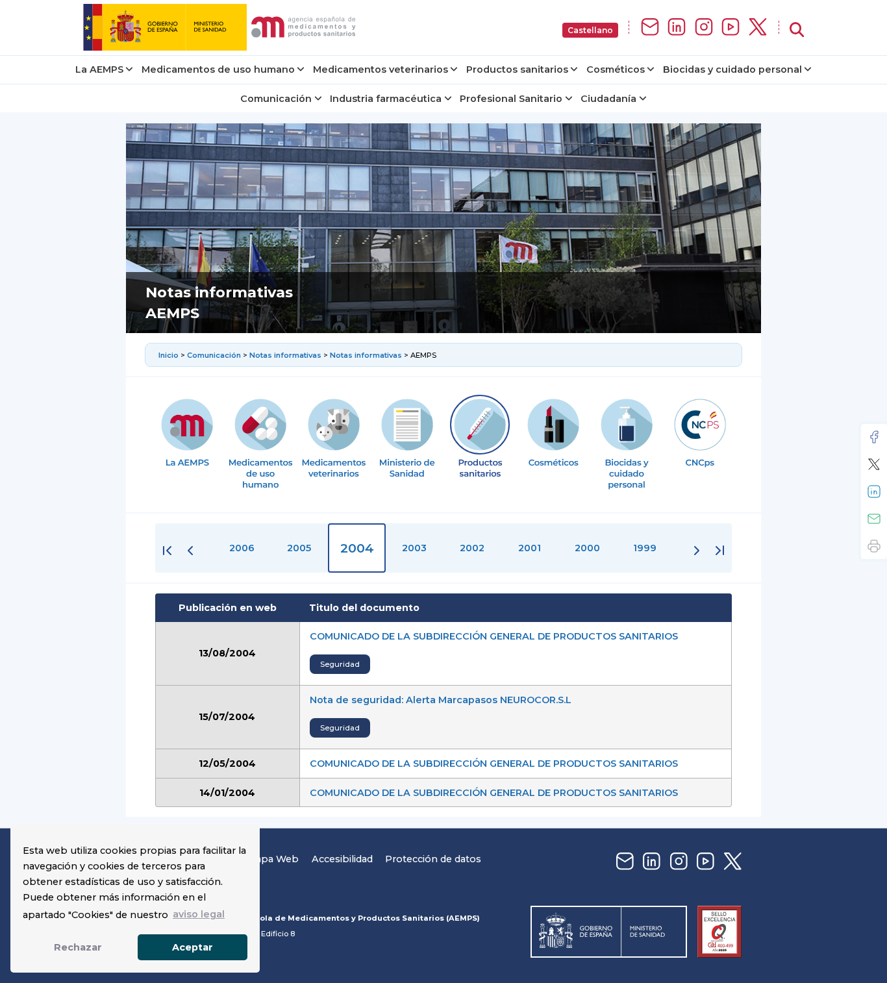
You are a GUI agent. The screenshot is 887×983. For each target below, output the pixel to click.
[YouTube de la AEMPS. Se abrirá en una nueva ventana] (730, 27)
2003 (414, 548)
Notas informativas (285, 355)
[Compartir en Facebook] (874, 437)
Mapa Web (273, 859)
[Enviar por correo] (874, 519)
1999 (644, 548)
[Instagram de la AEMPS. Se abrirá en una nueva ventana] (703, 27)
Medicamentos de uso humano (218, 69)
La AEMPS (99, 69)
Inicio (169, 355)
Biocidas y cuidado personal (732, 69)
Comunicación (276, 99)
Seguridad (340, 664)
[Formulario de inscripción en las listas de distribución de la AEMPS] (650, 27)
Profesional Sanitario (511, 99)
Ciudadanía (608, 99)
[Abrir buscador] (797, 30)
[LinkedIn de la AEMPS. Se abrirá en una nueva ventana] (676, 27)
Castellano (590, 30)
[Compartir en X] (874, 464)
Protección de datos (433, 859)
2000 (587, 548)
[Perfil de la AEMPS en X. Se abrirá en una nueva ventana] (757, 27)
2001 (529, 548)
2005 (299, 548)
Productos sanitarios (517, 69)
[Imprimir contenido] (874, 546)
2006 (242, 548)
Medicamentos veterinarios (380, 69)
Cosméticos (615, 69)
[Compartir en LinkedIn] (874, 491)
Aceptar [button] (192, 947)
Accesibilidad (342, 859)
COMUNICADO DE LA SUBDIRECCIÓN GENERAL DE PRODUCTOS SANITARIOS (494, 636)
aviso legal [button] (199, 914)
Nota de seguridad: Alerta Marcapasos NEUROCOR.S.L (440, 700)
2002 (472, 548)
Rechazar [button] (78, 947)
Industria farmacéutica (386, 99)
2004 (357, 548)
